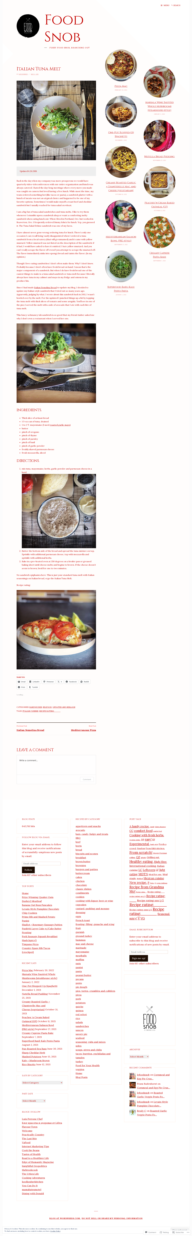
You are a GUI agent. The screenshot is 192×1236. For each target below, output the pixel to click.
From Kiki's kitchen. (155, 848)
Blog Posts (82, 1077)
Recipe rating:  (156, 891)
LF (157, 870)
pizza (79, 994)
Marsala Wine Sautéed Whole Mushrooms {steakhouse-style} (159, 106)
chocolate (81, 885)
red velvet (81, 1014)
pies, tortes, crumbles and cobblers (95, 990)
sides (79, 1045)
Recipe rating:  (141, 892)
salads (79, 1022)
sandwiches (35, 707)
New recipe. (138, 883)
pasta (79, 971)
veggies (80, 1069)
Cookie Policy (55, 1231)
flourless (141, 848)
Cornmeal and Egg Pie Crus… (153, 1087)
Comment (87, 779)
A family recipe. (139, 826)
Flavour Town (29, 1126)
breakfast (81, 857)
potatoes (81, 1002)
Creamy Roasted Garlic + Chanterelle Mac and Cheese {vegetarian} (121, 186)
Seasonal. (164, 914)
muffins (80, 959)
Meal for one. (155, 874)
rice (78, 1018)
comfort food (143, 831)
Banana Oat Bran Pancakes (37, 905)
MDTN (143, 874)
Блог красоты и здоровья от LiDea (42, 1122)
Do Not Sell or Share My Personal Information (112, 1218)
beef (78, 841)
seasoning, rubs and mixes (91, 1041)
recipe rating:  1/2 (137, 896)
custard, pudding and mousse (92, 908)
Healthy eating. (141, 861)
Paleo (152, 883)
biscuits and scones (87, 853)
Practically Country (33, 1134)
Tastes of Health (31, 1154)
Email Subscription (141, 929)
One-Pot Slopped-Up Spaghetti (121, 134)
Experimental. (139, 844)
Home (25, 893)
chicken (80, 881)
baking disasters (160, 827)
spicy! (133, 918)
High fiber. (160, 862)
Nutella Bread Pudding (159, 156)
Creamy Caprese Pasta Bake (160, 255)
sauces (79, 1030)
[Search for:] (178, 5)
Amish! (152, 827)
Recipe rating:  (146, 911)
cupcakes (81, 904)
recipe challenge (161, 883)
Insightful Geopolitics (34, 1165)
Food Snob (64, 29)
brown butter (83, 861)
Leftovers (149, 870)
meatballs (81, 955)
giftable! (143, 858)
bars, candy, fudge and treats (92, 834)
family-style (154, 844)
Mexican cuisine (154, 878)
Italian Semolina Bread (45, 287)
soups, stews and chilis (89, 1049)
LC (140, 870)
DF (142, 839)
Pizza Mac (121, 86)
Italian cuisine (30, 711)
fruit (78, 928)
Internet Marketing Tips (35, 1146)
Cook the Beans (30, 1150)
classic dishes (83, 888)
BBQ (78, 837)
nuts (78, 963)
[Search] (172, 5)
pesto (79, 983)
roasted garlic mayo (60, 425)
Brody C (141, 1110)
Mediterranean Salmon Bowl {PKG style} (121, 238)
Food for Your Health (88, 1065)
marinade (81, 947)
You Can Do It (30, 1185)
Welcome (27, 1130)
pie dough (81, 987)
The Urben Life (30, 1173)
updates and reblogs (64, 707)
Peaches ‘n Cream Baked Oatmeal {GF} (159, 204)
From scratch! (140, 852)
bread (79, 849)
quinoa (79, 1010)
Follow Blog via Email (36, 837)
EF (153, 839)
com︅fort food (157, 831)
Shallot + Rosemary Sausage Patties (42, 924)
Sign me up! (138, 958)
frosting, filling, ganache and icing (95, 924)
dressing (80, 912)
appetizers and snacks (88, 826)
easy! (148, 839)
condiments (82, 892)
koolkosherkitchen (32, 1181)
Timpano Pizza (30, 944)
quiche (79, 1006)
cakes (79, 877)
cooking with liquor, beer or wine (94, 900)
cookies (80, 896)
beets (79, 845)
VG (143, 918)
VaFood (26, 1142)
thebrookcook (30, 1169)
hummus (81, 939)
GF (138, 857)
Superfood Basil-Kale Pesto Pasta (121, 289)
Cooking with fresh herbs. (146, 835)
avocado (80, 830)
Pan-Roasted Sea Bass (34, 1048)
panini (79, 967)
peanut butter (83, 975)
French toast (83, 920)
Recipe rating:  (49, 711)
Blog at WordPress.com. (65, 1218)
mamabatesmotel (31, 1189)
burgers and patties (87, 869)
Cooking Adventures (33, 1177)
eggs (78, 916)
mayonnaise (82, 951)
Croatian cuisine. (135, 840)
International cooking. (142, 865)
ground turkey (84, 936)
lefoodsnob (23, 74)
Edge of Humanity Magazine (38, 1162)
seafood (47, 707)
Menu (166, 5)
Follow (28, 869)
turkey (79, 1061)
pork (78, 998)
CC (131, 831)
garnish (80, 932)
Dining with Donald (33, 1193)
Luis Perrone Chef (32, 1118)
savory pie (81, 1034)
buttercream (83, 873)
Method (140, 879)
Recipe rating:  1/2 (140, 909)
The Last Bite (29, 1138)
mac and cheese (85, 943)
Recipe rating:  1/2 (150, 900)
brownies (81, 865)
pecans (80, 979)
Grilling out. (153, 857)
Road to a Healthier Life (35, 1158)
